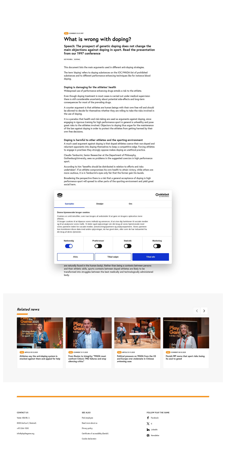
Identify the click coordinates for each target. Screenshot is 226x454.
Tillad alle (150, 257)
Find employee (87, 418)
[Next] (204, 311)
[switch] (98, 246)
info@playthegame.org (25, 433)
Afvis (75, 257)
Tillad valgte (113, 257)
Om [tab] (130, 204)
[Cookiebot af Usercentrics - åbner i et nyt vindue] (157, 195)
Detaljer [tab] (100, 204)
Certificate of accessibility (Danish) (95, 433)
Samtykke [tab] (69, 204)
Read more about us (89, 423)
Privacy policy (87, 428)
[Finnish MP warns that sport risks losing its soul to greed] (186, 343)
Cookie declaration (89, 439)
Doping (77, 59)
